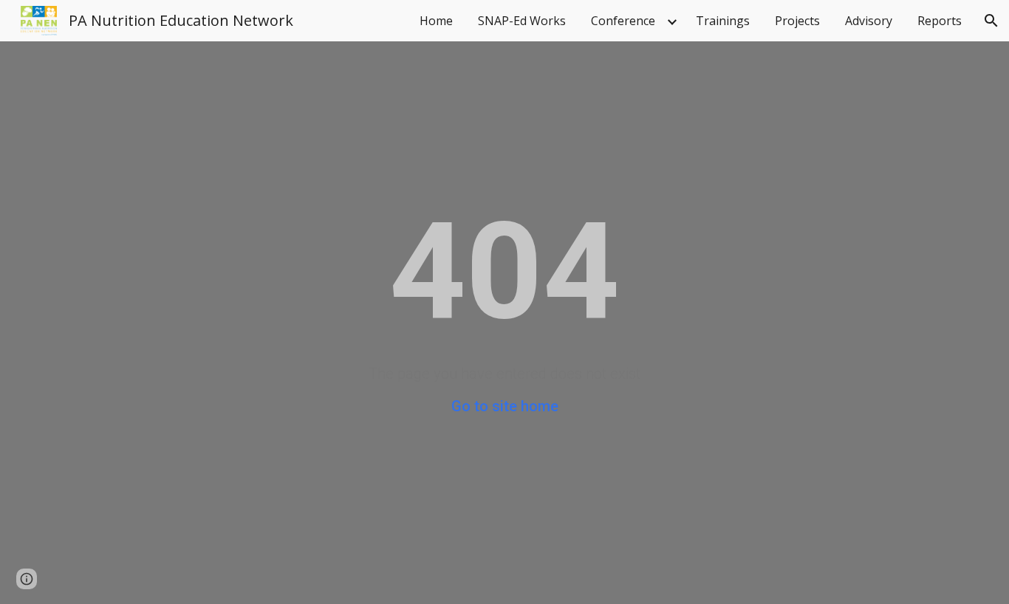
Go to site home (504, 406)
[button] (991, 20)
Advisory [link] (868, 21)
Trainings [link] (723, 21)
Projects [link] (797, 21)
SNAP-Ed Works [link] (522, 21)
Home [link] (436, 21)
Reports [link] (939, 21)
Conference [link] (623, 21)
